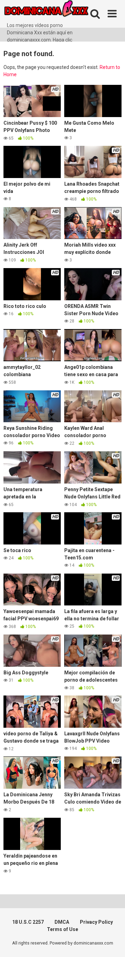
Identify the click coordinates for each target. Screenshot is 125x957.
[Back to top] (112, 943)
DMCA (62, 922)
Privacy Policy (96, 922)
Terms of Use (62, 929)
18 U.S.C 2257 (28, 922)
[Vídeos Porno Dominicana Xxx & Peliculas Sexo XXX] (55, 11)
